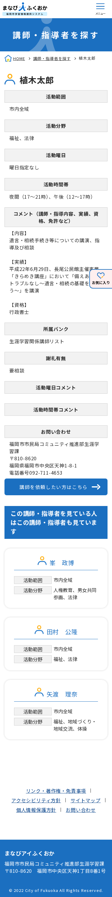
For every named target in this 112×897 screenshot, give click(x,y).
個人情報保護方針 (36, 809)
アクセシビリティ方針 (36, 800)
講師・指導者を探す (52, 58)
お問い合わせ (81, 809)
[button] (100, 9)
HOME (19, 58)
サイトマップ (85, 800)
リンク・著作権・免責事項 (56, 790)
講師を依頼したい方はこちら (53, 486)
